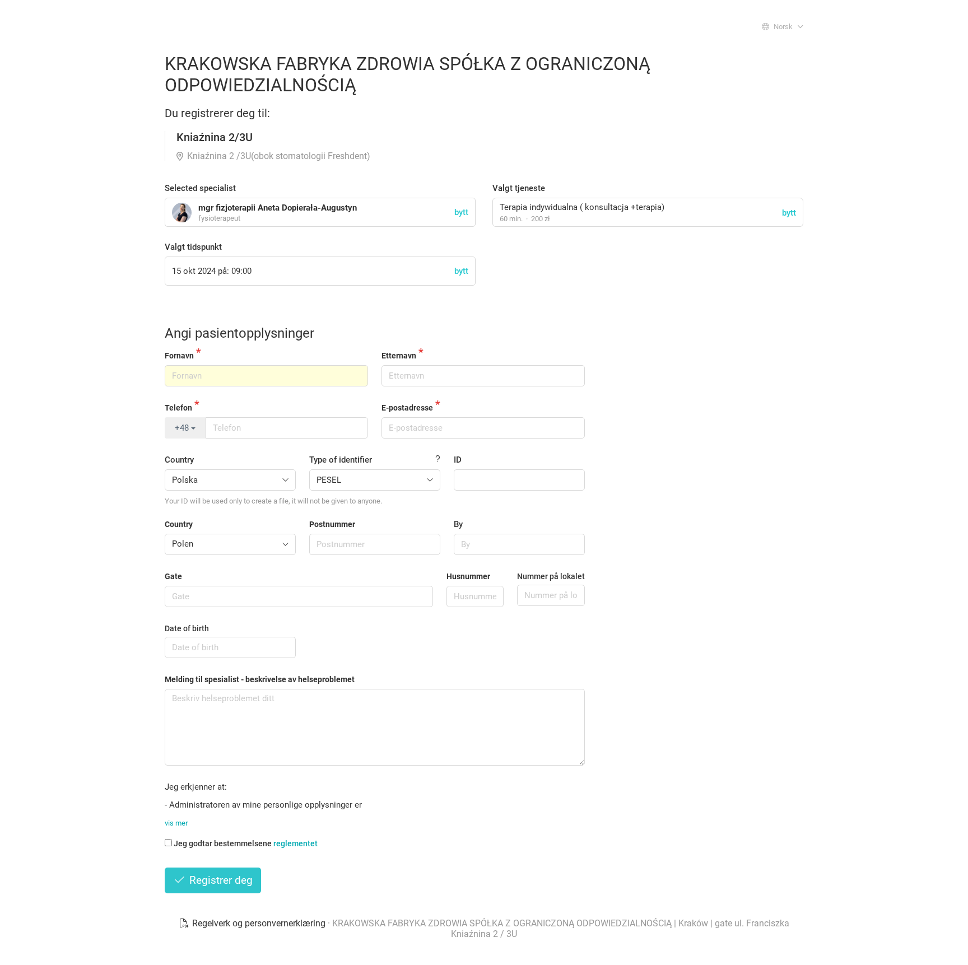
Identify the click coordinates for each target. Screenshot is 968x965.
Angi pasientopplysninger (239, 333)
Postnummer (332, 524)
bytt (789, 213)
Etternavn (398, 355)
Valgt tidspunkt (193, 247)
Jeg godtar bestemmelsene (246, 843)
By (458, 524)
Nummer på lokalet (551, 576)
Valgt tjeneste (518, 188)
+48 (183, 428)
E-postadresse (407, 407)
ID (458, 460)
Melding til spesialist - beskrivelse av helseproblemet (260, 679)
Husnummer (468, 576)
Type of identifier (340, 460)
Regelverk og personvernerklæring (259, 923)
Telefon (178, 407)
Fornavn (179, 355)
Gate (173, 576)
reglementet (295, 843)
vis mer (176, 823)
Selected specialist (200, 188)
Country (179, 460)
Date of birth (187, 628)
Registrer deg (220, 880)
